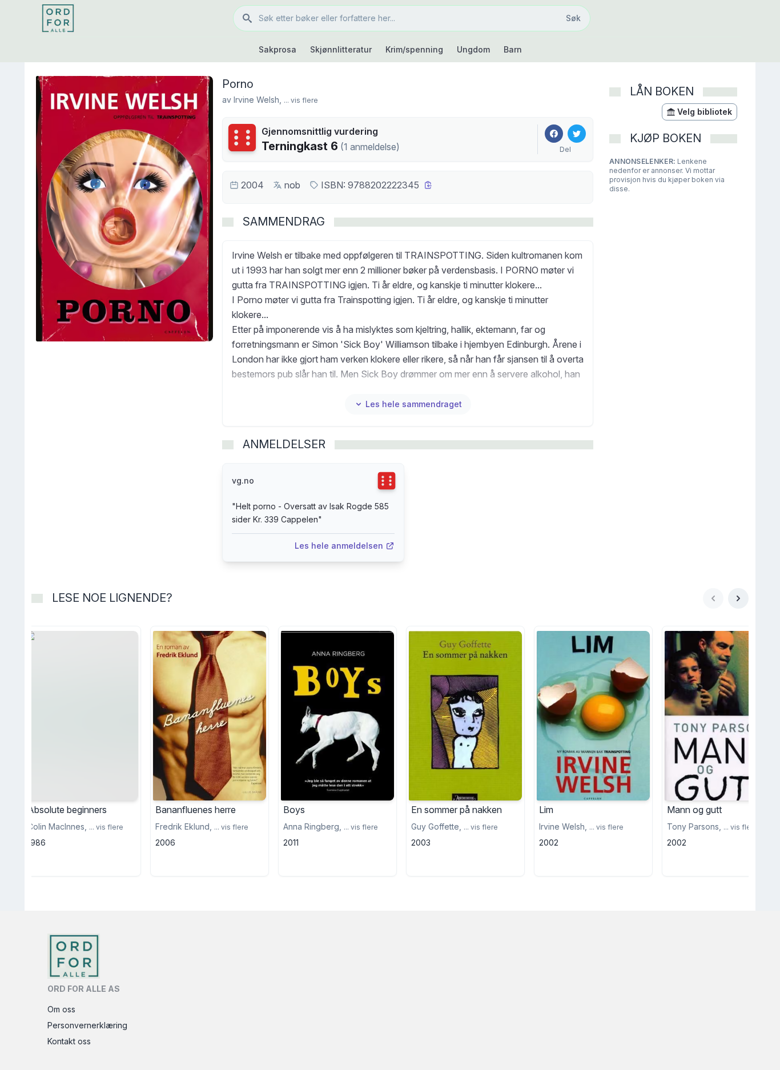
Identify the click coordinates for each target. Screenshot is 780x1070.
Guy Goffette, (436, 826)
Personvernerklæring (87, 1025)
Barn (513, 49)
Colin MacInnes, (57, 826)
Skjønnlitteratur (341, 49)
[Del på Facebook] (554, 133)
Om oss (61, 1009)
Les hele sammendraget (413, 404)
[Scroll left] (713, 598)
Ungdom (473, 49)
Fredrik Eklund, (183, 826)
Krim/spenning (414, 49)
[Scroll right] (738, 598)
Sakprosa (277, 49)
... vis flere (301, 100)
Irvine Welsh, (258, 99)
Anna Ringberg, (312, 826)
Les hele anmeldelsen (339, 545)
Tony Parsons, (694, 826)
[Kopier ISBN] (428, 185)
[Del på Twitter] (577, 133)
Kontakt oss (69, 1041)
